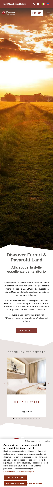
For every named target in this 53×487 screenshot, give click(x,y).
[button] (48, 13)
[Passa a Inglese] (48, 4)
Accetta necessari (15, 483)
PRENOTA (36, 13)
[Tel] (34, 4)
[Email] (38, 4)
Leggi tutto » (26, 411)
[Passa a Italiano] (43, 4)
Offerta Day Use (26, 402)
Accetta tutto (15, 478)
